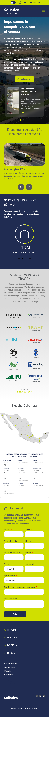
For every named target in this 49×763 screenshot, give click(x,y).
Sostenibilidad (9, 675)
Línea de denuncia (10, 667)
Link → (24, 113)
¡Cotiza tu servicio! (24, 79)
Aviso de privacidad (11, 664)
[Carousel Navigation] (24, 187)
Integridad (7, 671)
